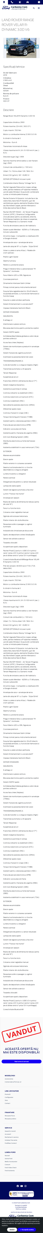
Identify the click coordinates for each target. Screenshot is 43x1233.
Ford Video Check (10, 1168)
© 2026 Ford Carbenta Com (21, 1203)
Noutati (7, 1156)
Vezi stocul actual (21, 1061)
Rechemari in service (11, 1137)
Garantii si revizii (10, 1131)
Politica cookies (21, 1209)
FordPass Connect (11, 1143)
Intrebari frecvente (11, 1140)
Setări (12, 1230)
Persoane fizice (10, 1116)
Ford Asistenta (9, 1171)
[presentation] (6, 47)
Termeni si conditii (21, 1205)
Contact (7, 1103)
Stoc (6, 1100)
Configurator (9, 1097)
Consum (7, 1165)
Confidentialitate (21, 1207)
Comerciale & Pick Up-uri (13, 1082)
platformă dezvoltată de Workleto (21, 1212)
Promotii (7, 1094)
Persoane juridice (10, 1119)
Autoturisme (9, 1079)
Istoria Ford (8, 1159)
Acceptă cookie (27, 1230)
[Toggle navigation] (38, 8)
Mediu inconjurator (11, 1162)
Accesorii (8, 1134)
